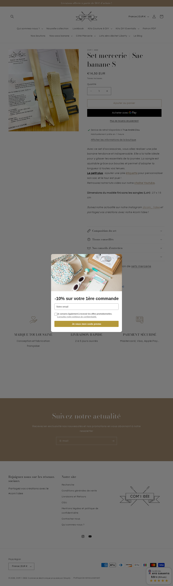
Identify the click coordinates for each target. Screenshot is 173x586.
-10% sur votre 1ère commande (87, 298)
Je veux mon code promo (86, 324)
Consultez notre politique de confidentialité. (77, 317)
